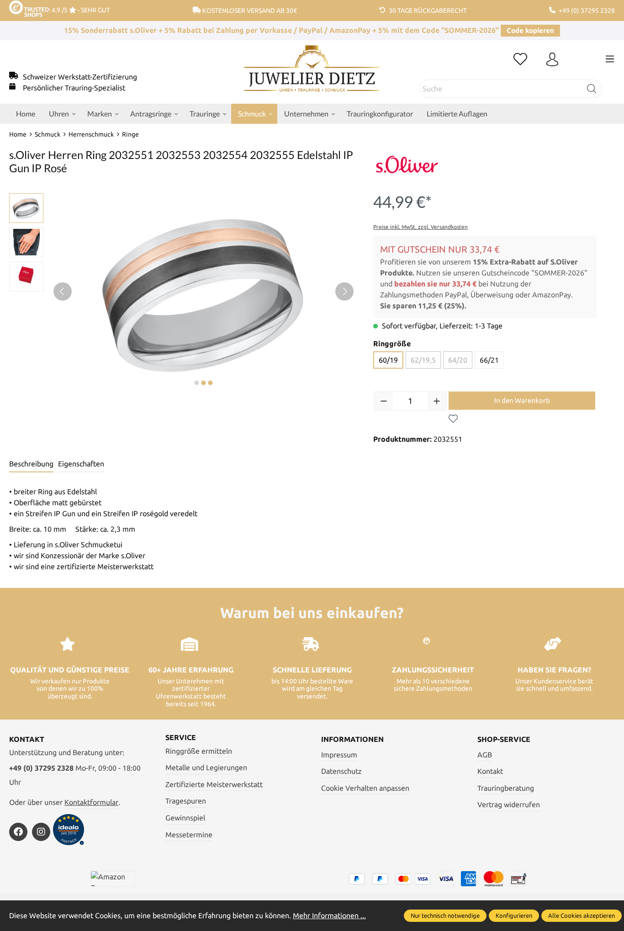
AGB (484, 755)
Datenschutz (341, 771)
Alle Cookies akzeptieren (581, 915)
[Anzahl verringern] (384, 401)
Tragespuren (185, 801)
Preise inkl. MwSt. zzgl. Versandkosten (420, 227)
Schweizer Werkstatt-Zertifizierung (80, 77)
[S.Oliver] (407, 164)
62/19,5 (423, 360)
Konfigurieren (514, 915)
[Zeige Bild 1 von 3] (197, 383)
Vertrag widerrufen (508, 804)
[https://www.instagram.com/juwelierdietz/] (41, 832)
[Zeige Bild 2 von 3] (203, 383)
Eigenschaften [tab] (81, 464)
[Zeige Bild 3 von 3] (210, 383)
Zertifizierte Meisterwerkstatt (214, 784)
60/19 (388, 360)
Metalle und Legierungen (206, 767)
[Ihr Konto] (552, 60)
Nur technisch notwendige (445, 915)
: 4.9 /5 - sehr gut (79, 10)
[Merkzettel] (520, 60)
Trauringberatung (505, 788)
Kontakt (490, 771)
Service (180, 737)
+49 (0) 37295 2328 (41, 768)
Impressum (339, 755)
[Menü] (610, 59)
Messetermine (188, 834)
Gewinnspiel (185, 818)
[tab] (31, 464)
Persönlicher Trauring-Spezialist (74, 88)
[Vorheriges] (62, 291)
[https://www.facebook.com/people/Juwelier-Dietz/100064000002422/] (18, 832)
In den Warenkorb (522, 400)
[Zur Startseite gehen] (312, 75)
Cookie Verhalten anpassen (365, 788)
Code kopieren (530, 30)
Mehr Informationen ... (329, 915)
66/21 (489, 360)
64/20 (457, 360)
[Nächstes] (344, 291)
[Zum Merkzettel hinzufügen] (453, 418)
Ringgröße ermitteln (198, 751)
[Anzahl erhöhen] (437, 401)
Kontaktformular (91, 802)
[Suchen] (592, 88)
